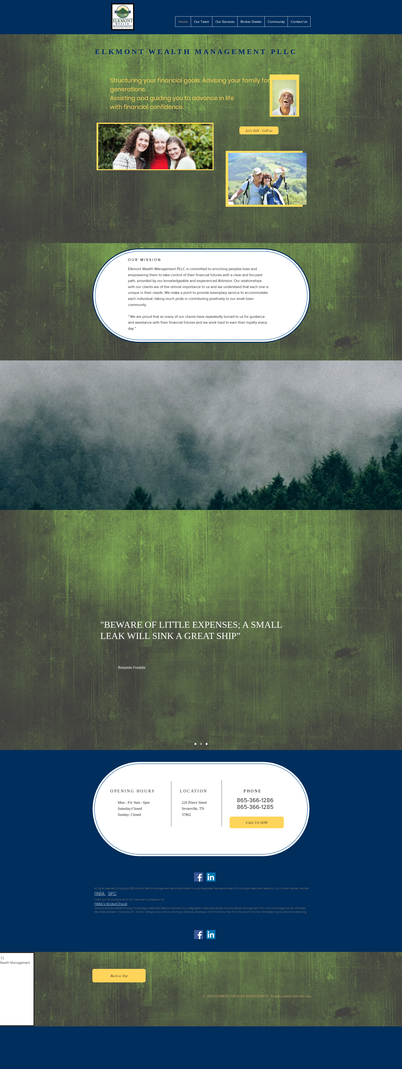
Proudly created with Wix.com (291, 996)
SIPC (112, 893)
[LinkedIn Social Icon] (209, 731)
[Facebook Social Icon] (196, 731)
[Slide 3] (201, 744)
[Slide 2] (195, 744)
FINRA (100, 893)
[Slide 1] (207, 744)
